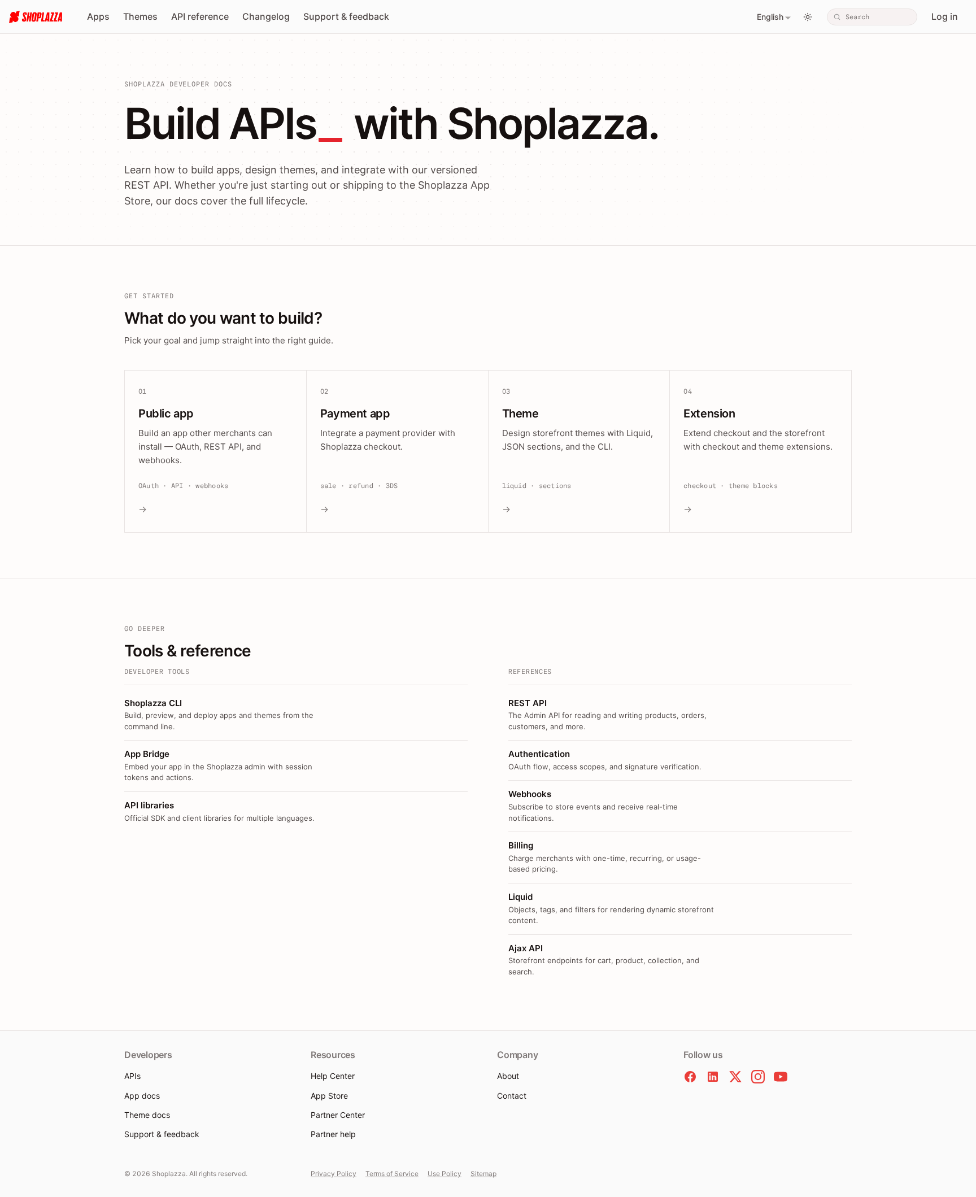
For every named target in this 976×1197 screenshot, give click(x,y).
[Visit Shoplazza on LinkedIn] (713, 1076)
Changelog (266, 16)
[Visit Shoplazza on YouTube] (780, 1076)
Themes (140, 16)
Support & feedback (346, 16)
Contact (511, 1095)
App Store (329, 1095)
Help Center (333, 1076)
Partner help (333, 1134)
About (508, 1076)
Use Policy (444, 1173)
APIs (132, 1076)
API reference (200, 16)
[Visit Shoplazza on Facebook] (690, 1076)
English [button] (770, 16)
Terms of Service (392, 1173)
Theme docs (147, 1115)
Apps (98, 16)
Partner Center (338, 1115)
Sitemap (483, 1173)
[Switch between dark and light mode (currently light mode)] (808, 17)
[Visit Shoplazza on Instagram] (758, 1076)
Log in (944, 16)
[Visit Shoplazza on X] (735, 1076)
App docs (142, 1095)
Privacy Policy (333, 1173)
